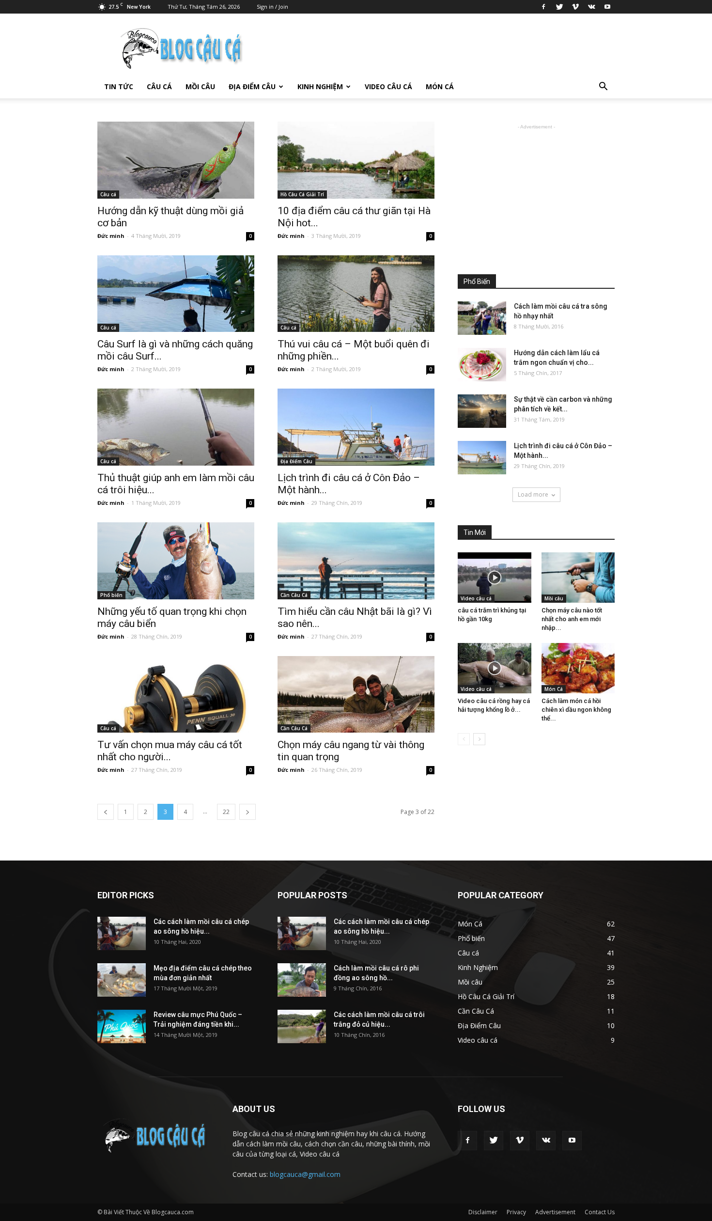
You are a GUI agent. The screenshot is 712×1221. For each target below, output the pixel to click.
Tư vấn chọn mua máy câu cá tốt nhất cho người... (169, 751)
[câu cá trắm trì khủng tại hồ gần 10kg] (494, 577)
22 (226, 812)
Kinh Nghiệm (320, 86)
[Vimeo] (575, 7)
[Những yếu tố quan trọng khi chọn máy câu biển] (175, 560)
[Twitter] (559, 7)
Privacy (516, 1212)
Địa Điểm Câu (252, 86)
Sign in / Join (272, 6)
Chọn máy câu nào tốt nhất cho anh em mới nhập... (572, 619)
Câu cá (159, 86)
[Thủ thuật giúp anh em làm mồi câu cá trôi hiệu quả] (175, 427)
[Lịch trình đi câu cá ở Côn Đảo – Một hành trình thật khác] (356, 427)
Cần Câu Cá (294, 595)
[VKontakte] (591, 7)
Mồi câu (200, 86)
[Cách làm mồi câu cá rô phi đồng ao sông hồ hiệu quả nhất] (302, 980)
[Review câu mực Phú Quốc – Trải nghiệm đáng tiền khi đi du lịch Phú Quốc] (121, 1026)
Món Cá (440, 86)
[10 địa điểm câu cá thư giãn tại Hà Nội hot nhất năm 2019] (356, 160)
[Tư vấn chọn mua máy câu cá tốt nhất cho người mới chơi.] (175, 694)
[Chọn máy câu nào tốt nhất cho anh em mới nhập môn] (578, 577)
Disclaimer (482, 1212)
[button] (603, 86)
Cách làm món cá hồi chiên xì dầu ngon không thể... (576, 709)
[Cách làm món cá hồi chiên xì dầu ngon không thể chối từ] (578, 668)
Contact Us (600, 1212)
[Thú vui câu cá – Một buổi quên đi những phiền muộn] (356, 293)
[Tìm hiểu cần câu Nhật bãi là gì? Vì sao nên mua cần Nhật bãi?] (356, 560)
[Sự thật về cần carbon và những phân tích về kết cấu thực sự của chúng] (482, 411)
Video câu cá (388, 86)
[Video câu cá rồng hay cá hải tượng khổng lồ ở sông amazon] (494, 668)
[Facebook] (543, 7)
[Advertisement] (536, 192)
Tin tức (118, 86)
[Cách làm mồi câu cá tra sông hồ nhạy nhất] (482, 318)
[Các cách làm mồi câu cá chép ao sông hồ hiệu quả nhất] (121, 933)
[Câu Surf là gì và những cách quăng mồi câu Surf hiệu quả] (175, 293)
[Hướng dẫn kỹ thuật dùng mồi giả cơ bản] (175, 160)
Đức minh (110, 235)
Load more (533, 494)
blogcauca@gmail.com (305, 1174)
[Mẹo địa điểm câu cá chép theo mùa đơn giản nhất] (121, 980)
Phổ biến (111, 595)
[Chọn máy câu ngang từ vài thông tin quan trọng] (356, 694)
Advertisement (555, 1212)
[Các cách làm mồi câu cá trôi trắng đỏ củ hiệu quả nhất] (302, 1026)
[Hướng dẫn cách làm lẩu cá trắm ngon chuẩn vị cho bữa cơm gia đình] (482, 364)
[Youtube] (607, 7)
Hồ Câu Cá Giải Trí (302, 194)
